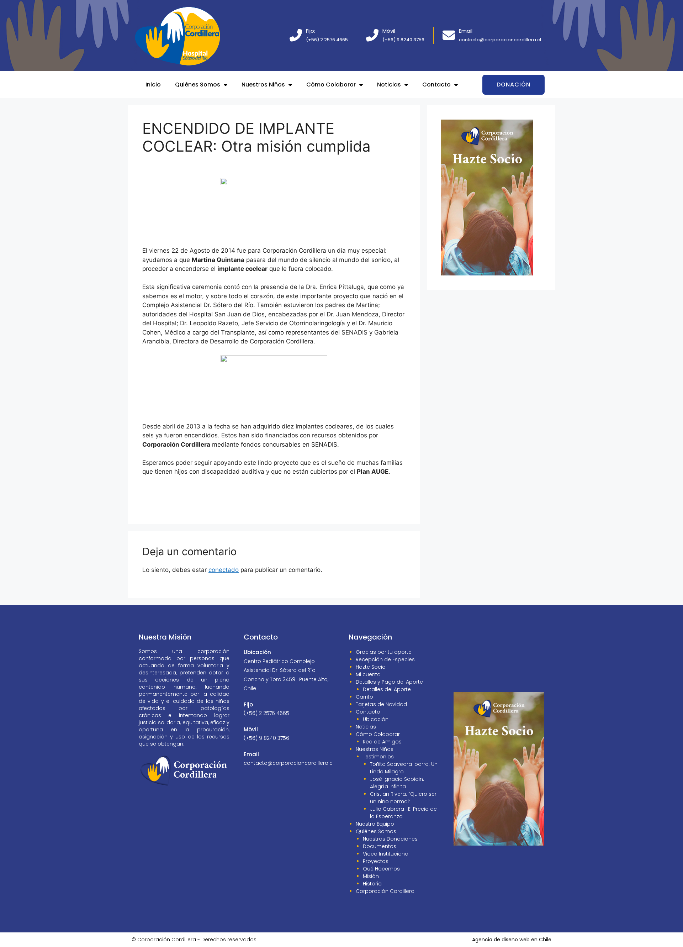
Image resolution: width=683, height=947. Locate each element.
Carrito (364, 696)
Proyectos (375, 861)
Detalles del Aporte (387, 689)
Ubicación (375, 719)
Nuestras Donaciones (390, 838)
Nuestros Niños (263, 84)
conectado (223, 569)
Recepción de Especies (385, 659)
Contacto (436, 84)
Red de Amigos (382, 741)
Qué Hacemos (381, 868)
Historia (372, 883)
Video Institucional (386, 853)
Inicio (153, 84)
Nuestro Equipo (375, 823)
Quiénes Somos (197, 84)
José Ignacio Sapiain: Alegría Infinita (397, 782)
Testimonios (378, 756)
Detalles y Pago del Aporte (389, 681)
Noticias (389, 84)
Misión (371, 876)
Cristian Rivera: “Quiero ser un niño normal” (403, 797)
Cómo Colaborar (331, 84)
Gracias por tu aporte (384, 652)
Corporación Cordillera (385, 891)
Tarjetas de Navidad (381, 704)
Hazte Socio (371, 666)
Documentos (379, 846)
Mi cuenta (368, 674)
